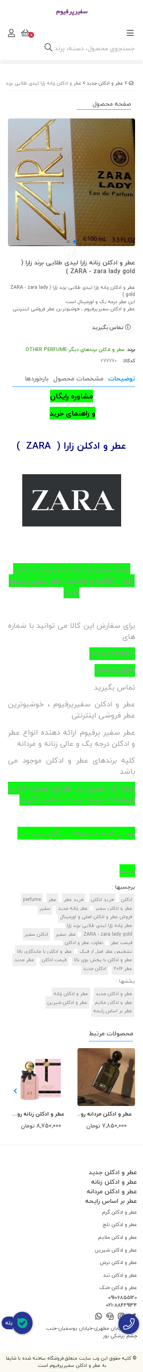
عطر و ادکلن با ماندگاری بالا (44, 951)
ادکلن (126, 899)
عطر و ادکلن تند (120, 1275)
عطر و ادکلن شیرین (67, 1002)
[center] (48, 48)
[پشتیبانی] (109, 1317)
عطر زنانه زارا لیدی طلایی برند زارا (99, 925)
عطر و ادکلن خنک (118, 1287)
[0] (24, 33)
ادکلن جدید (94, 968)
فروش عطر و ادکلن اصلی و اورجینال (96, 917)
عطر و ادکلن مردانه (112, 1191)
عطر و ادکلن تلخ (120, 1224)
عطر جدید (24, 960)
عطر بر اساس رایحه (112, 1011)
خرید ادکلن (102, 899)
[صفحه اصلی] (131, 83)
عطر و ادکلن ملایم (113, 1002)
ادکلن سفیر (36, 934)
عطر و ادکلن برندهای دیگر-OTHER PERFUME (75, 349)
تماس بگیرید (108, 327)
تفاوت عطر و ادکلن (84, 942)
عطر (52, 899)
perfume (32, 899)
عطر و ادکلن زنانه (71, 994)
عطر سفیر (66, 934)
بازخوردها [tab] (36, 378)
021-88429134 (121, 1305)
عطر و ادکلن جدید (105, 83)
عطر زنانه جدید (73, 908)
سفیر (45, 908)
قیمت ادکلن (54, 960)
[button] (15, 1091)
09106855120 (122, 1298)
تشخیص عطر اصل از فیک (105, 951)
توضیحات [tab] (121, 378)
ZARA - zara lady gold (107, 934)
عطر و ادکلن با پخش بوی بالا (103, 960)
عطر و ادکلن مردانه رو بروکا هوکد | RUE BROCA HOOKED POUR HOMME (106, 1114)
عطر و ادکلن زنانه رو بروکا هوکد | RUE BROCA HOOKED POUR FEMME (40, 1114)
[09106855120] (128, 1324)
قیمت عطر (121, 942)
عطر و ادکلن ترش (118, 1262)
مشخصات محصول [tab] (78, 378)
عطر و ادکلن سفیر (113, 908)
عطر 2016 (123, 968)
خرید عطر (73, 899)
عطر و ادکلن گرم (119, 1212)
